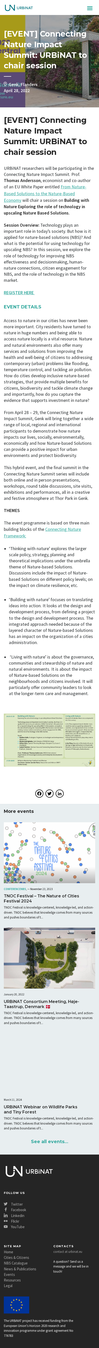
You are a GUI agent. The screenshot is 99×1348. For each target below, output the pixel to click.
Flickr (14, 1221)
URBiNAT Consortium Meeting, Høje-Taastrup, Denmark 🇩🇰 (41, 1004)
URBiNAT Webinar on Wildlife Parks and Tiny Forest (40, 1109)
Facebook (18, 1209)
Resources (12, 1280)
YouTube (17, 1226)
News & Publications (20, 1269)
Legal (8, 1285)
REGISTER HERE (19, 292)
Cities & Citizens (16, 1257)
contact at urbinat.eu (67, 1252)
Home (8, 1252)
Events (9, 1274)
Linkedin (17, 1215)
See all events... (49, 1141)
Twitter (16, 1204)
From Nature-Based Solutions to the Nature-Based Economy (45, 193)
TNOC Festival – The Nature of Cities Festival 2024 (41, 898)
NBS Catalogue (16, 1263)
